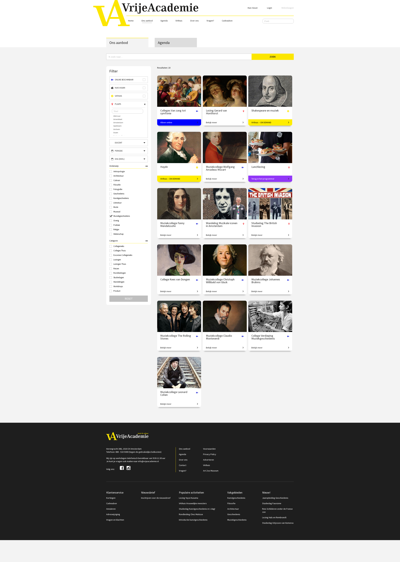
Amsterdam (118, 122)
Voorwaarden (209, 448)
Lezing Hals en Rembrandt (274, 517)
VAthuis (178, 20)
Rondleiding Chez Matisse (191, 514)
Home (131, 20)
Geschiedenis (233, 514)
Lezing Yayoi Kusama (188, 497)
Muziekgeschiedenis (237, 519)
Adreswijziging (113, 514)
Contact (182, 465)
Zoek (273, 57)
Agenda (164, 20)
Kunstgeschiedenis (236, 497)
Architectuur (233, 508)
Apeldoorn (117, 126)
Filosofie (231, 503)
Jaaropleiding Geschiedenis (275, 497)
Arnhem (116, 129)
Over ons (194, 20)
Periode (119, 150)
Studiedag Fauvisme (271, 503)
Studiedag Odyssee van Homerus (278, 522)
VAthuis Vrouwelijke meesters (193, 503)
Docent (118, 142)
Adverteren (208, 459)
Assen (115, 132)
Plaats (118, 104)
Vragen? (210, 20)
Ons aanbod (147, 20)
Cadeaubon (227, 20)
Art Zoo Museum (210, 470)
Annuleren (111, 508)
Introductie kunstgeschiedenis (193, 519)
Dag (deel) (120, 159)
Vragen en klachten (115, 519)
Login (269, 7)
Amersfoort (117, 119)
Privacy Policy (209, 454)
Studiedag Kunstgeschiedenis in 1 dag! (197, 508)
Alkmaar (116, 116)
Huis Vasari (253, 7)
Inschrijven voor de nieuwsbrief (155, 497)
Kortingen (110, 497)
